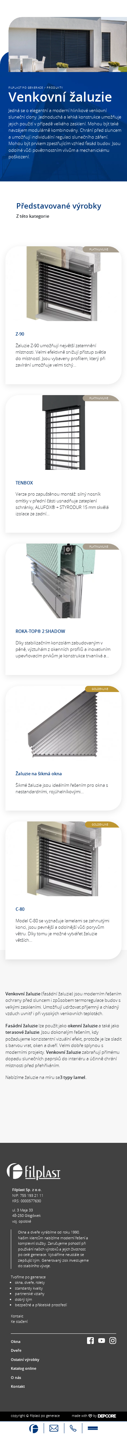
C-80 (20, 909)
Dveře (16, 1350)
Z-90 (20, 334)
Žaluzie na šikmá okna (39, 773)
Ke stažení (19, 1321)
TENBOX (24, 483)
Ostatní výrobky (25, 1359)
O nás (16, 1377)
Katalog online (23, 1368)
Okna (15, 1341)
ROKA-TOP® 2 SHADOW (40, 631)
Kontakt (17, 1315)
